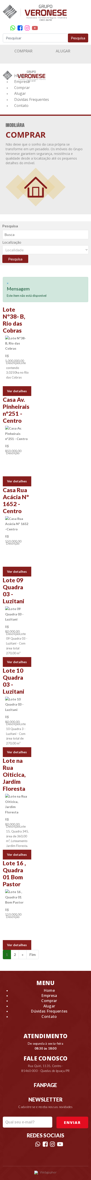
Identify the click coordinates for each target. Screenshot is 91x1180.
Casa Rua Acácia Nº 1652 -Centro (16, 500)
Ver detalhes (17, 391)
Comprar (23, 51)
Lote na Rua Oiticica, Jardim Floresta (14, 774)
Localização (11, 242)
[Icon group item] (12, 28)
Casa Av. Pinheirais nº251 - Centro (16, 410)
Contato (21, 105)
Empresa (22, 81)
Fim (32, 954)
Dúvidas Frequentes (31, 99)
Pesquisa (78, 38)
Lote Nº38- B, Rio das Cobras (14, 320)
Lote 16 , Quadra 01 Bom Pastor (14, 873)
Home (19, 75)
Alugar (63, 51)
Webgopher (48, 1172)
